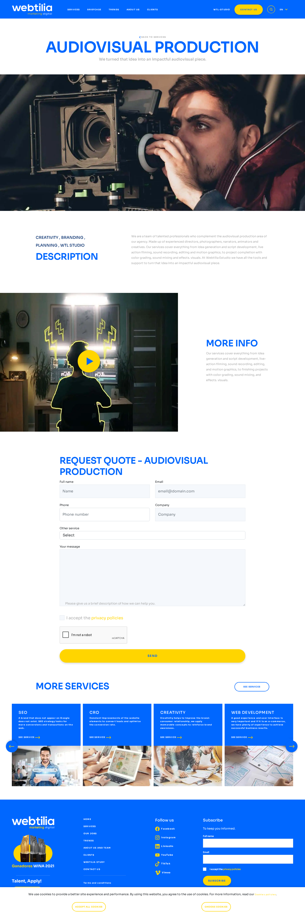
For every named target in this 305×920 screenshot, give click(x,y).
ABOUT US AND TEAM (97, 847)
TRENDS (114, 9)
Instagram (168, 837)
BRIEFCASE (94, 9)
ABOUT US (133, 9)
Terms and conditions (97, 883)
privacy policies (107, 617)
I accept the (94, 617)
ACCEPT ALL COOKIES (88, 906)
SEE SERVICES (251, 686)
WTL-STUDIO (221, 9)
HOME (87, 819)
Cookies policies (265, 894)
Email (159, 482)
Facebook (168, 828)
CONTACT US (248, 9)
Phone (64, 505)
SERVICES (73, 9)
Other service (69, 528)
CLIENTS (152, 9)
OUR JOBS (90, 833)
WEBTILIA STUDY (94, 862)
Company (162, 505)
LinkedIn (167, 846)
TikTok (165, 863)
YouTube (167, 854)
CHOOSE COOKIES (216, 906)
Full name (66, 482)
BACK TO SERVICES (153, 37)
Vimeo (166, 872)
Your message (70, 547)
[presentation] (12, 745)
